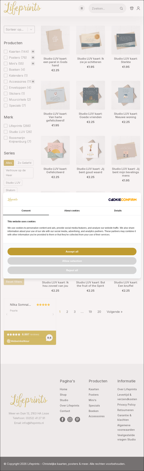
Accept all (72, 251)
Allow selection (72, 260)
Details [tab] (118, 210)
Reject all (72, 270)
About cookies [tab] (72, 210)
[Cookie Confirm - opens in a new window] (122, 199)
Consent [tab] (26, 210)
